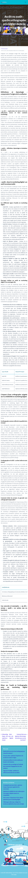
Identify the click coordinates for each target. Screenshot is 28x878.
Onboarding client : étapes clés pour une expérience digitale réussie (7, 737)
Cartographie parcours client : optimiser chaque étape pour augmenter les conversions (12, 787)
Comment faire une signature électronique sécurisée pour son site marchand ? (20, 737)
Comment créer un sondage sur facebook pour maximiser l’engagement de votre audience (13, 766)
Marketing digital (5, 48)
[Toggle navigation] (25, 2)
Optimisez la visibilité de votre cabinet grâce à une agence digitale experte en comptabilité (13, 793)
